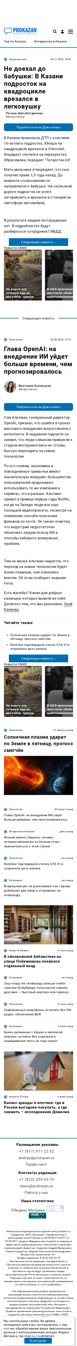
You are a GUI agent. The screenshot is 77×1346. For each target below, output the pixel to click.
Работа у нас (36, 1192)
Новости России (18, 1096)
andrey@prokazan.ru (36, 1158)
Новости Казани (19, 950)
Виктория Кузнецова (35, 386)
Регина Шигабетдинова (24, 113)
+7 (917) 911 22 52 (36, 1151)
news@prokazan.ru (36, 1186)
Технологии (16, 339)
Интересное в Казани (22, 831)
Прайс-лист (36, 1164)
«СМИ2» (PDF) (59, 1314)
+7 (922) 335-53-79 (36, 1179)
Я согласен (38, 1341)
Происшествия (18, 59)
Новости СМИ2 (15, 248)
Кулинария (15, 880)
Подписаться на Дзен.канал (38, 127)
